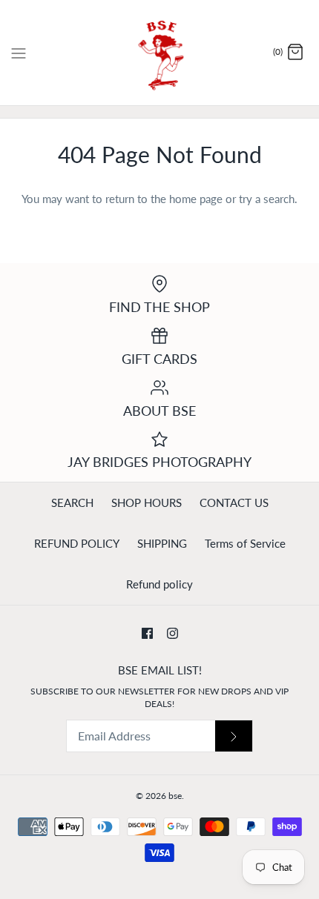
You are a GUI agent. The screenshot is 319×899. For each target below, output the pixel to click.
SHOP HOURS (146, 502)
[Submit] (233, 736)
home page (196, 198)
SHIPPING (162, 543)
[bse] (160, 52)
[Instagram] (172, 633)
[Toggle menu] (18, 51)
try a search (267, 198)
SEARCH (72, 502)
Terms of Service (245, 543)
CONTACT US (234, 502)
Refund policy (159, 584)
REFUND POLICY (76, 543)
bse (175, 795)
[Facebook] (147, 633)
